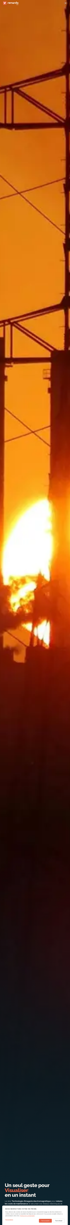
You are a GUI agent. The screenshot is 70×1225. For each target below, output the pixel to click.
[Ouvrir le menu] (65, 3)
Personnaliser (9, 1219)
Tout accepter (45, 1220)
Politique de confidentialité (27, 1215)
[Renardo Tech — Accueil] (11, 3)
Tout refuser (58, 1220)
